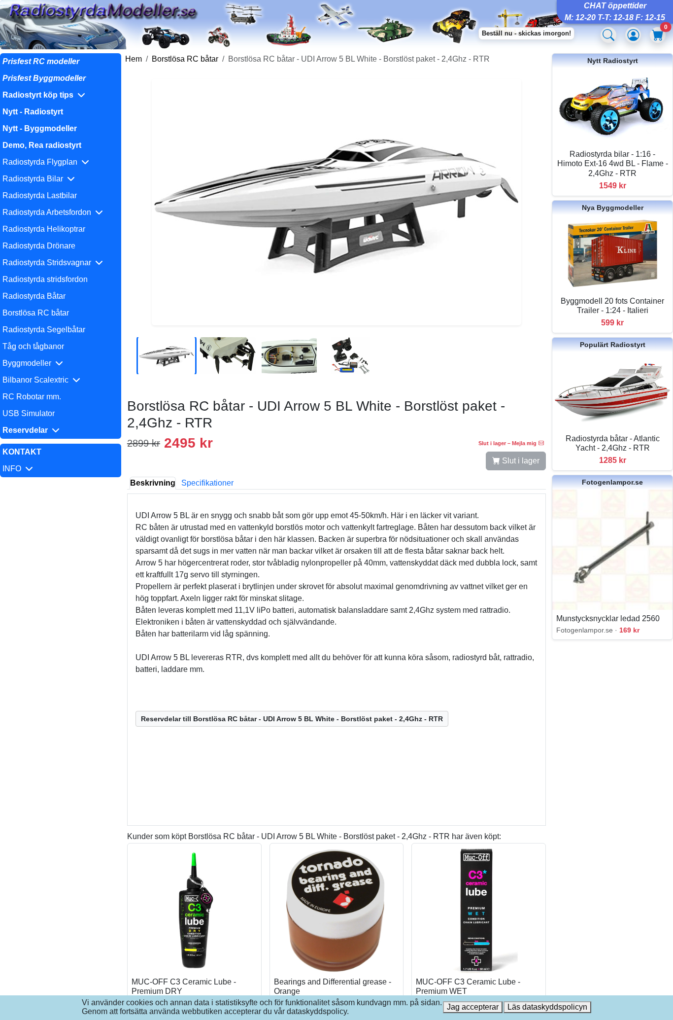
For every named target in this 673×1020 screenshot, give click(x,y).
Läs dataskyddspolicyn (547, 1007)
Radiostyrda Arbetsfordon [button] (48, 212)
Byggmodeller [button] (28, 363)
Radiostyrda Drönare (38, 246)
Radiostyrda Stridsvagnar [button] (48, 262)
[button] (60, 95)
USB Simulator (28, 413)
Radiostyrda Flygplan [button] (41, 162)
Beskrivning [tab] (152, 483)
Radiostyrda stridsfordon (45, 279)
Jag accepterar (473, 1007)
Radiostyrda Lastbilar (39, 195)
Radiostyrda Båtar (34, 296)
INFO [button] (13, 468)
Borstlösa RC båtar (35, 313)
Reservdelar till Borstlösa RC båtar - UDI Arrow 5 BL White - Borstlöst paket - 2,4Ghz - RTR (292, 719)
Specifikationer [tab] (207, 483)
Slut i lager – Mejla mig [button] (507, 443)
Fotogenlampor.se (612, 482)
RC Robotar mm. (31, 396)
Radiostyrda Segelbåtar (43, 329)
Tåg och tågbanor (33, 346)
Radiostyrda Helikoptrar (43, 229)
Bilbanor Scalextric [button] (37, 380)
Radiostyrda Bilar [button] (34, 179)
